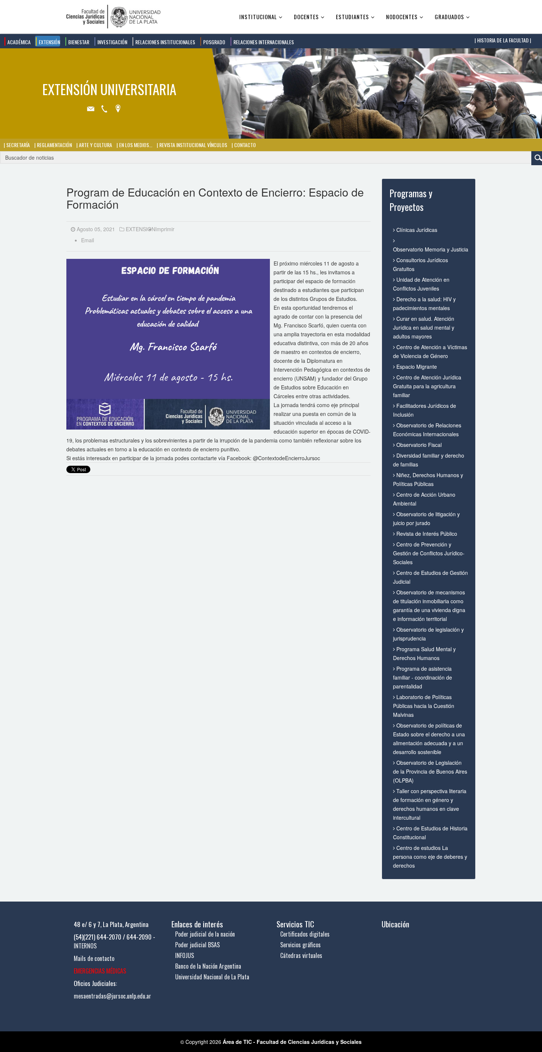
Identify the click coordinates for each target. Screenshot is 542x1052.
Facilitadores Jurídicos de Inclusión (424, 410)
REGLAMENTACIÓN (54, 145)
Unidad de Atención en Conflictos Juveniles (421, 284)
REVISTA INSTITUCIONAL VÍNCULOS (192, 145)
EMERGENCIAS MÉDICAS (100, 970)
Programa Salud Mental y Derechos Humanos (424, 653)
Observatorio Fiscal (418, 444)
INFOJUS (184, 955)
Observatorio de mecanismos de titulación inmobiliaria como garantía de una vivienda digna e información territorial (429, 605)
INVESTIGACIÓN (111, 42)
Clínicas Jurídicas (416, 229)
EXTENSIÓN (49, 42)
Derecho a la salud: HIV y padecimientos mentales (424, 303)
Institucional (258, 17)
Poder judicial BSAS (197, 944)
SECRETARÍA (17, 145)
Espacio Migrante (416, 366)
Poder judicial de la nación (205, 934)
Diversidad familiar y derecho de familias (428, 460)
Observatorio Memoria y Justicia (430, 249)
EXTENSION (140, 229)
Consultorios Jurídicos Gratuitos (420, 264)
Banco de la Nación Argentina (208, 966)
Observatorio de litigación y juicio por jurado (426, 518)
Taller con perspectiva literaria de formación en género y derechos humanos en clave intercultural (429, 804)
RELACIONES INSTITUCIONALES (164, 42)
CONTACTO (244, 145)
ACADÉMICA (18, 42)
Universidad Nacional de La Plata (212, 976)
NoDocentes (402, 17)
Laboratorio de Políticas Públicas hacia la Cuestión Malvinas (423, 705)
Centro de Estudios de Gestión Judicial (430, 577)
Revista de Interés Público (426, 533)
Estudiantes (352, 17)
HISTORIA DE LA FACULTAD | (503, 40)
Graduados (449, 17)
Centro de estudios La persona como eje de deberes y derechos (430, 856)
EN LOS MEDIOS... (135, 145)
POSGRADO (213, 42)
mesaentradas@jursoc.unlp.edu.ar (112, 996)
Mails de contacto (94, 958)
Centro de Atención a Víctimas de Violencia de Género (430, 351)
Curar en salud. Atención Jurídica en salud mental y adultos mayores (423, 327)
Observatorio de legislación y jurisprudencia (428, 634)
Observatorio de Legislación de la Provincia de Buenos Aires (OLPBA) (430, 771)
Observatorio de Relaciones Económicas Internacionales (427, 429)
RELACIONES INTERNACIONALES (263, 42)
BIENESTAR (78, 42)
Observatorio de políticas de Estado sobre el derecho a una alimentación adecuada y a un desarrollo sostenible (429, 739)
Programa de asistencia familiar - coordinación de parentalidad (422, 677)
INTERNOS (85, 945)
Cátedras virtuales (301, 955)
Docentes (306, 17)
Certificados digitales (305, 934)
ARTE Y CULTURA (95, 145)
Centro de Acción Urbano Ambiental (424, 499)
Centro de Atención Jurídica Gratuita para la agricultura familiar (427, 386)
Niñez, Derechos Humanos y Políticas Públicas (428, 479)
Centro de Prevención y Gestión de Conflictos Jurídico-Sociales (429, 553)
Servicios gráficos (300, 944)
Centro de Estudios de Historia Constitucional (430, 832)
